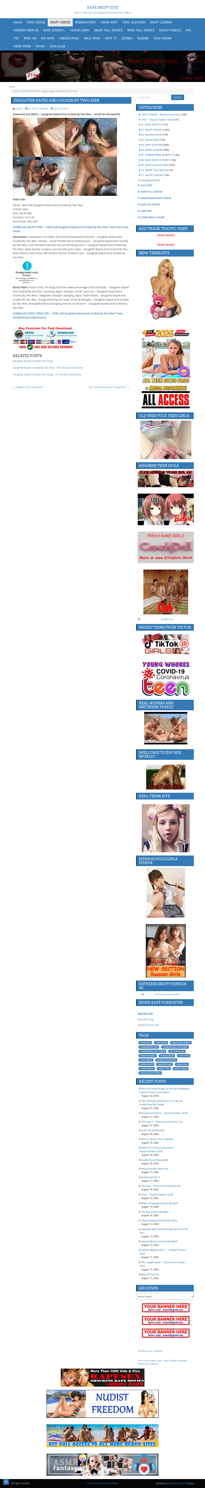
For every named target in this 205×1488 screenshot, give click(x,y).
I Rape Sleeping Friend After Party (159, 1220)
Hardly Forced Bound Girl (154, 1160)
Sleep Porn (182, 1064)
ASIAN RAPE (109, 22)
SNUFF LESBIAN (161, 22)
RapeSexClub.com (148, 1025)
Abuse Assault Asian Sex (154, 1168)
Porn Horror (167, 1056)
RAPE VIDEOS (36, 22)
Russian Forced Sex (166, 1060)
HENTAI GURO (79, 30)
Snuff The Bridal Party (152, 1130)
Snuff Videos (181, 1069)
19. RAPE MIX (145, 210)
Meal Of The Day (150, 1274)
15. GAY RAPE (145, 185)
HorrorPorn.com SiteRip (175, 1047)
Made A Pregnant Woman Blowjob (159, 1203)
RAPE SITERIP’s (54, 30)
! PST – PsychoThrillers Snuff (157, 119)
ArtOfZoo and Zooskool (150, 1350)
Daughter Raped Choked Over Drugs (33, 361)
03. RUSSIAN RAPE (151, 134)
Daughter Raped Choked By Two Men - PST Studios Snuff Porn (48, 367)
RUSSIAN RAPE (85, 22)
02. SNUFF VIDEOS (29, 91)
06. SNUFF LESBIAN (152, 150)
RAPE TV (111, 38)
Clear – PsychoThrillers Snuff (157, 1194)
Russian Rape (146, 1064)
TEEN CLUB (57, 46)
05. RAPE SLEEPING (152, 144)
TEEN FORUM (162, 38)
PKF (188, 30)
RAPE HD (30, 38)
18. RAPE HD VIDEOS (149, 204)
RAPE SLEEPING (134, 22)
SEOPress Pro (178, 1483)
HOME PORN (22, 46)
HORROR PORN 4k (26, 30)
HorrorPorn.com (149, 1047)
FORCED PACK (69, 38)
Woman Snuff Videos (150, 1073)
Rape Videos (146, 1060)
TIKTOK (40, 46)
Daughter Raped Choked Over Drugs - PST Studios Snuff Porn (47, 374)
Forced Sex (161, 1043)
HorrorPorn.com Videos (152, 1051)
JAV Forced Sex (177, 1051)
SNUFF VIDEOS (60, 22)
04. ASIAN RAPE (150, 140)
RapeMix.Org (145, 1019)
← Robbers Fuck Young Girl (28, 387)
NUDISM (143, 38)
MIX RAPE (48, 38)
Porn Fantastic (148, 1056)
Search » (177, 97)
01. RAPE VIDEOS (150, 124)
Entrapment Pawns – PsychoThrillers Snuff (164, 1113)
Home (18, 22)
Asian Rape (145, 1043)
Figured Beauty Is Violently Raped (159, 1241)
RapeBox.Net (145, 1013)
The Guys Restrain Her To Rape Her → (109, 387)
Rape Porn (184, 1056)
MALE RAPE (92, 38)
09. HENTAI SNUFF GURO (155, 165)
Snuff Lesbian (147, 1069)
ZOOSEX (127, 38)
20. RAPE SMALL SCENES (151, 217)
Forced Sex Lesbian (181, 1043)
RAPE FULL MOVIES (140, 30)
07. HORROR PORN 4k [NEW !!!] (158, 155)
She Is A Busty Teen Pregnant (157, 1139)
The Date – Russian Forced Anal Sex (160, 1186)
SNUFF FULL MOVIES (108, 30)
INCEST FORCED (170, 30)
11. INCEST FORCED (152, 175)
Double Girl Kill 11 (150, 1177)
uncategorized (148, 180)
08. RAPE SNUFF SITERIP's (155, 160)
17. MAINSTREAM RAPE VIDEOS (154, 198)
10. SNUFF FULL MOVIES (154, 170)
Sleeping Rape (165, 1064)
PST (16, 38)
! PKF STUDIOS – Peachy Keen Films (160, 114)
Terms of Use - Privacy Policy (102, 1483)
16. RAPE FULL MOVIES (150, 191)
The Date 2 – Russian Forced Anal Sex (162, 1121)
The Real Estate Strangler (155, 1212)
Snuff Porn (164, 1069)
